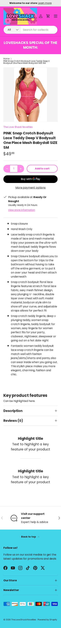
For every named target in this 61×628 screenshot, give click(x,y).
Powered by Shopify (47, 619)
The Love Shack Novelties (18, 127)
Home (6, 59)
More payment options (30, 188)
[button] (48, 16)
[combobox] (30, 30)
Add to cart (42, 168)
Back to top (28, 536)
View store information (21, 210)
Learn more (45, 3)
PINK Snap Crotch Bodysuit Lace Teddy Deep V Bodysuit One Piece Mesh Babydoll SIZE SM (26, 62)
